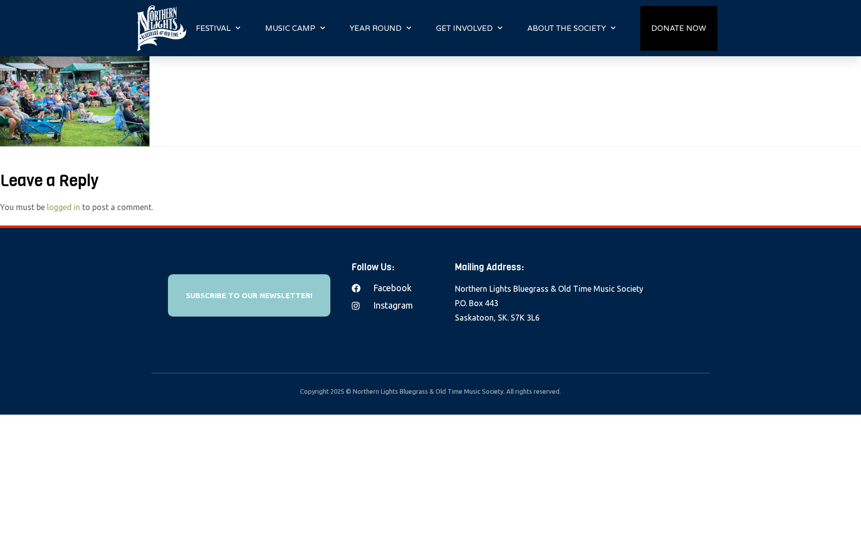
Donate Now (678, 28)
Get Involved (464, 28)
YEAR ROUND (376, 28)
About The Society (566, 28)
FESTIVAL (213, 28)
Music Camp (290, 28)
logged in (63, 207)
